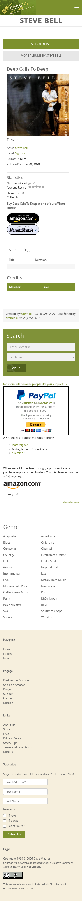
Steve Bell (21, 148)
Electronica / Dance (53, 555)
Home (7, 649)
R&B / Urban (49, 598)
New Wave (48, 586)
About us (9, 725)
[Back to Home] (18, 7)
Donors (8, 752)
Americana (48, 536)
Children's (47, 542)
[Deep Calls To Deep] (38, 104)
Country (8, 555)
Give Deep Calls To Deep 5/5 (43, 187)
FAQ (6, 734)
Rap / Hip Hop (12, 605)
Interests (9, 809)
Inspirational (49, 567)
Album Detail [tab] (41, 44)
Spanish (8, 617)
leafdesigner (20, 445)
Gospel (7, 567)
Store (6, 729)
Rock (44, 605)
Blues (6, 542)
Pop (43, 592)
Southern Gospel (52, 611)
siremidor (27, 314)
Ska (5, 611)
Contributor (16, 826)
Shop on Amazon (14, 685)
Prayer (7, 689)
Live (6, 580)
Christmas (9, 549)
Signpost (20, 153)
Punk (6, 598)
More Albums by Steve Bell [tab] (41, 56)
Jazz (43, 573)
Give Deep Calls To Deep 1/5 (30, 187)
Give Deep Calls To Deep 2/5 (33, 187)
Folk (6, 561)
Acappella (9, 536)
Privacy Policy (12, 738)
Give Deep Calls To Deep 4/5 (40, 187)
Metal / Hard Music (53, 580)
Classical (46, 549)
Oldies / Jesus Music (16, 592)
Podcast (14, 821)
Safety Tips (10, 743)
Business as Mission (16, 680)
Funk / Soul (48, 561)
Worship (46, 617)
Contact (8, 698)
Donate (8, 703)
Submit (8, 694)
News (6, 658)
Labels (7, 654)
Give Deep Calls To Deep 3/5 (36, 187)
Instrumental (11, 573)
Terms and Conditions (17, 747)
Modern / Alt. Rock (15, 586)
